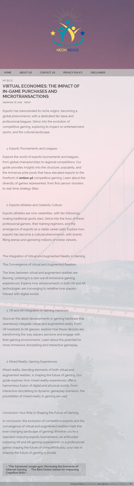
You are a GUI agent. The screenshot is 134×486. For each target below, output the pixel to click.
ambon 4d (26, 178)
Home (7, 72)
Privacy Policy (73, 72)
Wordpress (102, 484)
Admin (27, 102)
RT (131, 484)
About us (25, 72)
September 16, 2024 (13, 102)
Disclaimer (98, 72)
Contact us (47, 72)
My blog (8, 80)
